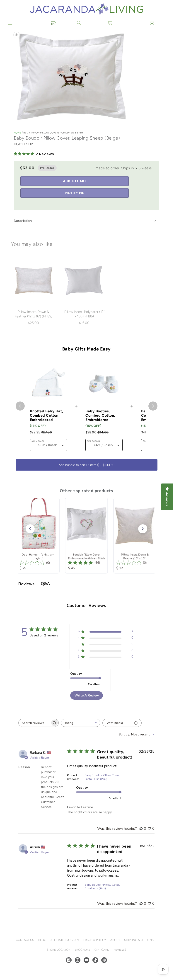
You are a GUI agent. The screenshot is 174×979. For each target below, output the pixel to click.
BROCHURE (82, 949)
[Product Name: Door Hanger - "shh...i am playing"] (38, 535)
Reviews (120, 949)
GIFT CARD (101, 949)
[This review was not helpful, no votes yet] (149, 828)
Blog (42, 940)
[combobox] (80, 723)
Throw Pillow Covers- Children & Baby (57, 132)
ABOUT (115, 940)
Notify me (74, 193)
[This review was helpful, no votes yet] (141, 828)
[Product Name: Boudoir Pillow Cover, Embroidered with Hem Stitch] (86, 535)
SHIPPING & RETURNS (139, 940)
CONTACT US (25, 940)
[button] (10, 23)
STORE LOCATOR (58, 949)
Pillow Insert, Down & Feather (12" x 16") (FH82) (33, 314)
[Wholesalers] (53, 23)
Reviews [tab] (26, 584)
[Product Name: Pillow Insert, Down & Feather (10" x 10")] (134, 535)
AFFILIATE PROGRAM (65, 940)
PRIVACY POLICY (94, 940)
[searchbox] (34, 723)
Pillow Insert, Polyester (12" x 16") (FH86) (84, 314)
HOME (17, 132)
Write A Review (87, 695)
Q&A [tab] (45, 583)
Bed (26, 132)
